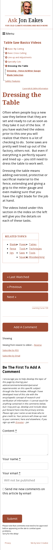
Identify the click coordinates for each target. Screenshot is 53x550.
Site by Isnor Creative (39, 543)
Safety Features (12, 81)
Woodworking (37, 257)
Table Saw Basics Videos (22, 42)
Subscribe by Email (11, 355)
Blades (13, 244)
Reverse (38, 345)
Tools (32, 252)
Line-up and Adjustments (20, 57)
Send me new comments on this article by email (24, 491)
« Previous (14, 287)
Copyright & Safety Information (35, 88)
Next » (11, 297)
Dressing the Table (18, 65)
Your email (11, 473)
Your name (12, 459)
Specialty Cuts (14, 61)
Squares (23, 257)
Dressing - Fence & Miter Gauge (24, 70)
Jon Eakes (25, 19)
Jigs (12, 252)
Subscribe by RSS (11, 350)
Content (10, 431)
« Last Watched (18, 277)
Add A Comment (25, 327)
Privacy (8, 543)
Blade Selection (15, 75)
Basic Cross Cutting (17, 53)
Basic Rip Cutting (16, 48)
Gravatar (19, 422)
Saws (22, 252)
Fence (13, 248)
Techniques (35, 248)
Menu (9, 34)
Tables (33, 244)
